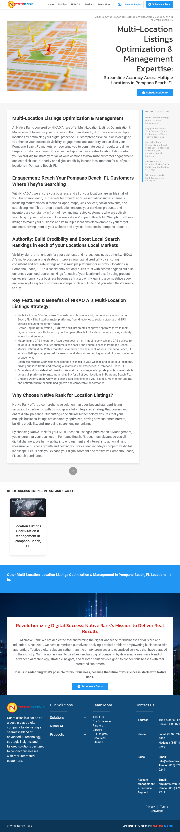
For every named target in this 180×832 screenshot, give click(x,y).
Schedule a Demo (161, 4)
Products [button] (90, 4)
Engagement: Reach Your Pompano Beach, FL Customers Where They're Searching (156, 133)
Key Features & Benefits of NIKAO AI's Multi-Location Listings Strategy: (157, 165)
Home (51, 4)
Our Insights (100, 734)
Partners (98, 725)
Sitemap (98, 742)
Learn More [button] (104, 4)
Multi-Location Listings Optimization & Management (157, 120)
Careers (97, 729)
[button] (90, 577)
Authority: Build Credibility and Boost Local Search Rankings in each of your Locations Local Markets (157, 149)
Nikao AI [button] (56, 726)
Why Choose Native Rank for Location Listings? (155, 178)
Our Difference (102, 721)
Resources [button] (99, 738)
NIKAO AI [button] (76, 4)
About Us (98, 717)
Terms (164, 806)
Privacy (150, 806)
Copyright (157, 811)
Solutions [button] (63, 4)
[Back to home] (20, 4)
